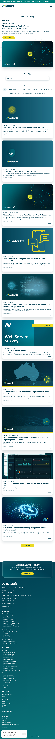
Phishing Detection (8, 654)
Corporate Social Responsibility (10, 724)
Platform (5, 611)
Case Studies (5, 700)
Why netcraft (7, 712)
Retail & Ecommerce (8, 678)
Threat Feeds (6, 633)
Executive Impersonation (10, 661)
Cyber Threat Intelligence (10, 667)
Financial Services (8, 675)
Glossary (4, 705)
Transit (5, 687)
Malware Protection (8, 656)
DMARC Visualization (9, 641)
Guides (4, 696)
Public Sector (7, 686)
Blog (3, 701)
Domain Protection (8, 618)
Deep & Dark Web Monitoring (11, 623)
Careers (4, 720)
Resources (5, 692)
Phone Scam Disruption (9, 625)
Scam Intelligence (8, 637)
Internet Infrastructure (9, 677)
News (3, 726)
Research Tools (6, 703)
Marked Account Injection (10, 643)
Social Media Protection (9, 619)
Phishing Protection (8, 616)
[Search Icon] (27, 78)
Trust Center (5, 728)
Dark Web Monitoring (9, 663)
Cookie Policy (10, 735)
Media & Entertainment (9, 680)
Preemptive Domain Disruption (11, 627)
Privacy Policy (39, 736)
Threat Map (5, 707)
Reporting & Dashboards (10, 631)
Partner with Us (6, 722)
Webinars (4, 698)
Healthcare (6, 684)
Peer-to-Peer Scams (8, 665)
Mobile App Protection (9, 621)
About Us (4, 719)
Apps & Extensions (7, 694)
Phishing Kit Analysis (8, 635)
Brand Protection (8, 658)
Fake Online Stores (8, 659)
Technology (6, 682)
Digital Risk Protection (9, 652)
